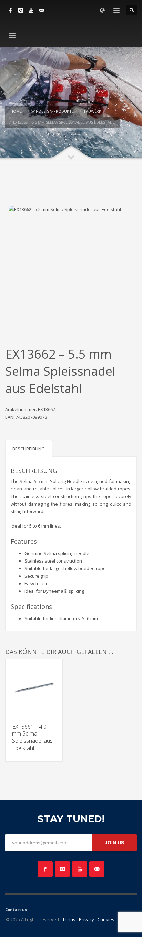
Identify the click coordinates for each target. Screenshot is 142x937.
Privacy (86, 919)
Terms (68, 919)
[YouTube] (31, 10)
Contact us (16, 909)
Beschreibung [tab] (28, 449)
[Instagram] (21, 10)
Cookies (106, 919)
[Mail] (41, 10)
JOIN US (114, 842)
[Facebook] (10, 10)
